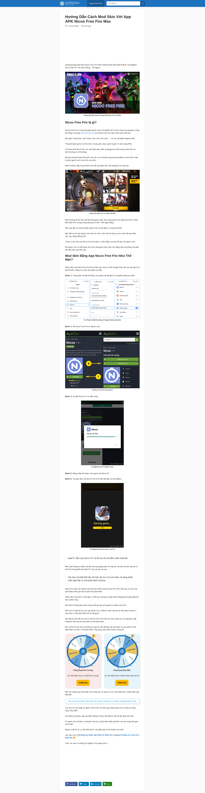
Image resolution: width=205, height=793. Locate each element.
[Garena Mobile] (70, 3)
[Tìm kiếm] (142, 3)
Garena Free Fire (95, 3)
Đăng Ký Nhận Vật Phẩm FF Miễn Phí (96, 735)
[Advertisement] (102, 45)
